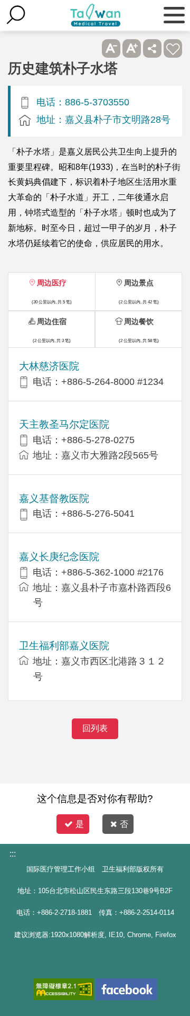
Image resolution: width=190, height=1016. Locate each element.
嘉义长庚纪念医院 (59, 556)
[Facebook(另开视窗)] (126, 989)
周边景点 (139, 282)
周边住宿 (51, 321)
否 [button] (124, 824)
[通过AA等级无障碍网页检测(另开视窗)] (63, 989)
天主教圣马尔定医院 (64, 424)
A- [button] (111, 48)
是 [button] (79, 824)
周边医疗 (51, 282)
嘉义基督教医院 (54, 498)
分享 (152, 48)
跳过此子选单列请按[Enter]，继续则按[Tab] (90, 48)
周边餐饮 (139, 321)
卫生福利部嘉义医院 (64, 645)
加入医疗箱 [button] (173, 48)
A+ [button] (131, 48)
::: (13, 853)
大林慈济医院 (49, 366)
